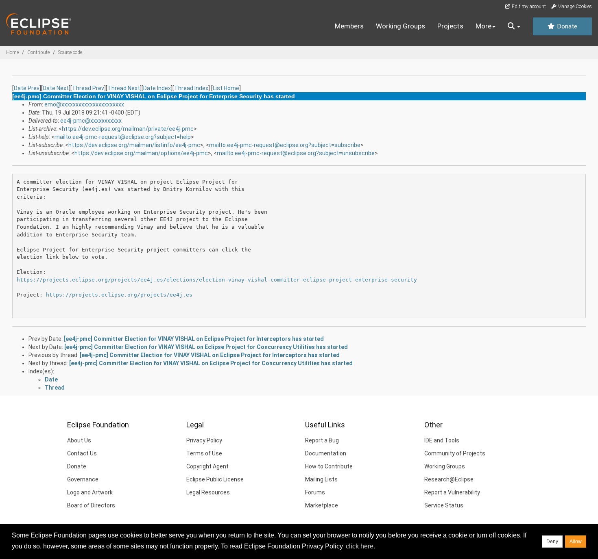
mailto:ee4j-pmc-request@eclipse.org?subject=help (123, 137)
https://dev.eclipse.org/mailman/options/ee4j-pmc (141, 153)
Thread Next (123, 88)
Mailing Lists (321, 479)
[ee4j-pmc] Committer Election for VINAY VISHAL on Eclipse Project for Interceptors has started (194, 339)
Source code (70, 52)
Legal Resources (208, 492)
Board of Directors (91, 505)
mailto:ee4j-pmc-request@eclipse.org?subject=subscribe (284, 145)
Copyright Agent (207, 466)
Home (12, 52)
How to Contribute (329, 466)
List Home (226, 88)
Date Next (56, 88)
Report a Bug (322, 440)
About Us (79, 440)
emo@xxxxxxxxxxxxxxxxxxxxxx (84, 104)
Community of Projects (454, 453)
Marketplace (321, 505)
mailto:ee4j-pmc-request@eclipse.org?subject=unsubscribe (296, 153)
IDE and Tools (441, 440)
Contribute (38, 52)
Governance (82, 479)
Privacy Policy (204, 440)
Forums (315, 492)
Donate (566, 26)
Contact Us (82, 453)
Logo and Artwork (90, 492)
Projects (450, 26)
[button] (514, 26)
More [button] (483, 26)
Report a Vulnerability (452, 492)
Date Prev (26, 88)
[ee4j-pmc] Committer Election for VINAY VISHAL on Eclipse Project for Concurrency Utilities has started (206, 347)
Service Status (443, 505)
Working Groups (400, 26)
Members (349, 26)
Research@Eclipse (449, 479)
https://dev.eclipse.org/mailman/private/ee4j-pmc (128, 129)
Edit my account (528, 6)
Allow (576, 541)
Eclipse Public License (215, 479)
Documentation (325, 453)
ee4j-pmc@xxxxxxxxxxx (91, 120)
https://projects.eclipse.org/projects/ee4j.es (119, 295)
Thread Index (191, 88)
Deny (552, 541)
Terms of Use (204, 453)
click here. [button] (360, 546)
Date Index (157, 88)
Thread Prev (88, 88)
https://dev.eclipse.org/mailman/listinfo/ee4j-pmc (134, 145)
